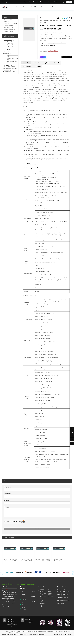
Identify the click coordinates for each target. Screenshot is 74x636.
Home (41, 20)
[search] (71, 6)
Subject (6, 500)
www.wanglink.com (7, 584)
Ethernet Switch (8, 40)
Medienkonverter (8, 53)
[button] (56, 18)
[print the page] (71, 18)
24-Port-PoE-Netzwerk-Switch (12, 631)
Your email (7, 493)
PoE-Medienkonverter (12, 61)
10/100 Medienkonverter (12, 55)
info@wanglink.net (53, 51)
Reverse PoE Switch (8, 66)
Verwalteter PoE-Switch (9, 71)
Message (7, 507)
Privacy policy (57, 634)
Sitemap (70, 634)
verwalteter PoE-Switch (49, 45)
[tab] (26, 63)
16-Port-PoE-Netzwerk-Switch (25, 631)
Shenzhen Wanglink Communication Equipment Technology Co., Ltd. (23, 634)
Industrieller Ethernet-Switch (50, 631)
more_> (5, 606)
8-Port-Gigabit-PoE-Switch (61, 631)
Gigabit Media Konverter (12, 58)
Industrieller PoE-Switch (9, 52)
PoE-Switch (6, 65)
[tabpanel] (46, 269)
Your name (7, 487)
